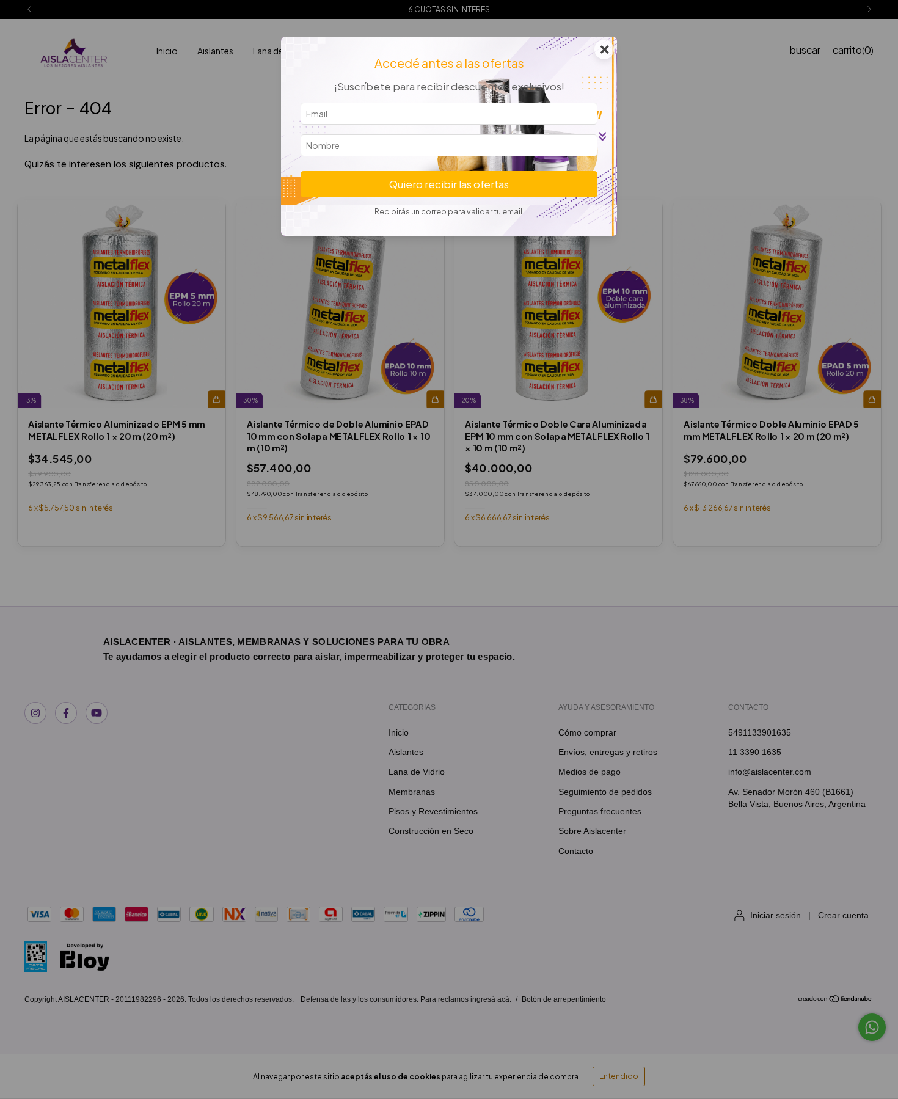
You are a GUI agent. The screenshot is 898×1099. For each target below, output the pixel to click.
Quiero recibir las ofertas (449, 184)
